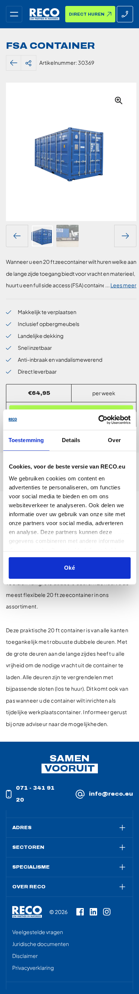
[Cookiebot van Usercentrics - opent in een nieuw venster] (98, 420)
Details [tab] (71, 440)
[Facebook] (80, 911)
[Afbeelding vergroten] (119, 100)
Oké (69, 568)
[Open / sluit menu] (14, 14)
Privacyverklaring (33, 967)
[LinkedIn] (93, 911)
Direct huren (87, 14)
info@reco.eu (111, 794)
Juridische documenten (40, 943)
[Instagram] (106, 911)
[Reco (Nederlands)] (44, 14)
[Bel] (125, 14)
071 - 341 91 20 (35, 794)
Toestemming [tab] (26, 440)
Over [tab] (114, 440)
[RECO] (27, 912)
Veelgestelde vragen (37, 932)
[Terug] (13, 62)
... (120, 285)
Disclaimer (25, 955)
